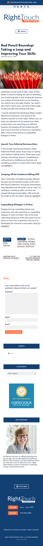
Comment (9, 292)
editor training (23, 243)
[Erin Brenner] (21, 439)
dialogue (31, 241)
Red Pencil (30, 246)
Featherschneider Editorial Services (20, 180)
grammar (21, 246)
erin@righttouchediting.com (23, 2)
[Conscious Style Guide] (21, 407)
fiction (32, 243)
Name (8, 317)
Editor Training (6, 244)
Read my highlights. (33, 195)
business (31, 238)
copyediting (22, 241)
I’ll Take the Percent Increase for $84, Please (33, 258)
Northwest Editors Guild (30, 113)
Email (7, 324)
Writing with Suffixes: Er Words (11, 257)
